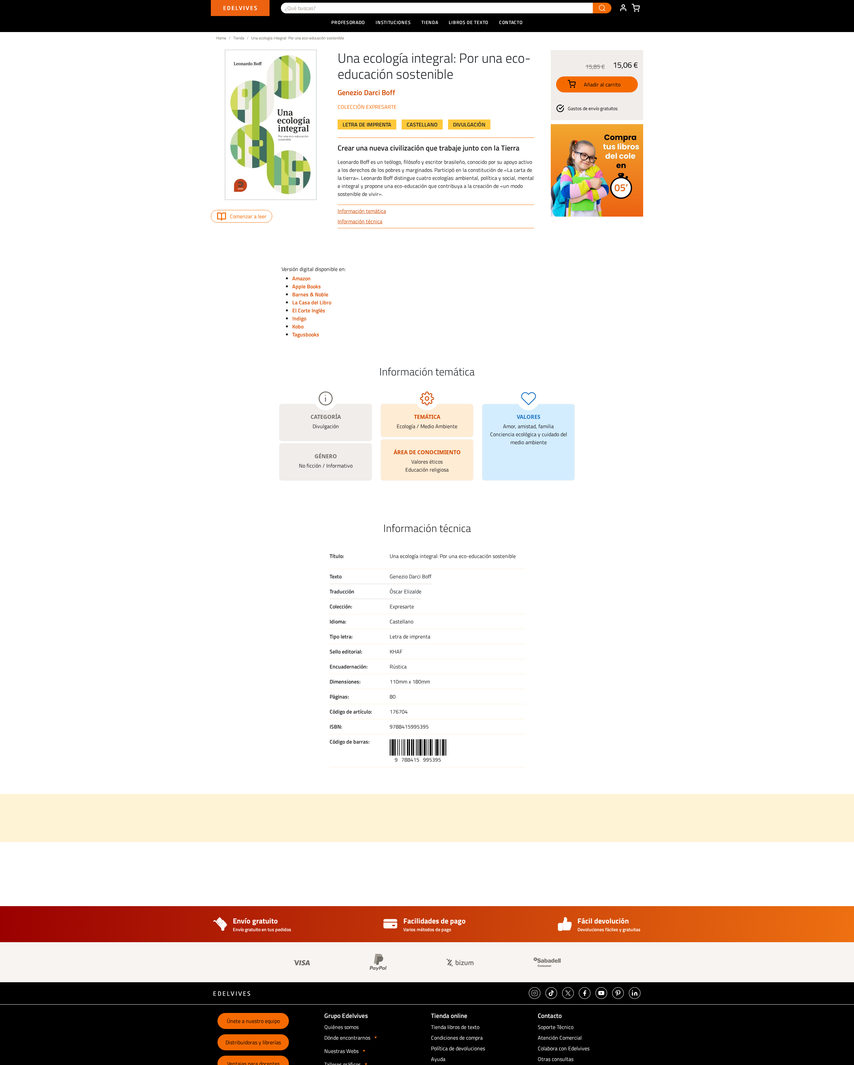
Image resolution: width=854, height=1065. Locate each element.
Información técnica (360, 221)
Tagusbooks (305, 334)
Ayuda (438, 1059)
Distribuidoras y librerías (253, 1042)
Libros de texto (468, 22)
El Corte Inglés (308, 310)
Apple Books (306, 286)
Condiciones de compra (457, 1038)
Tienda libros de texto (455, 1027)
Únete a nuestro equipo (253, 1021)
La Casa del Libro (311, 302)
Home (221, 38)
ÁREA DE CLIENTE (623, 8)
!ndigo (299, 318)
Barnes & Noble (310, 294)
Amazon (301, 278)
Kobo (298, 326)
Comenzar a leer (248, 216)
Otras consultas (555, 1059)
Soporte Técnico (555, 1027)
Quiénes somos (341, 1027)
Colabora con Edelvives (563, 1048)
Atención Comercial (560, 1038)
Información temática (362, 211)
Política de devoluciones (458, 1048)
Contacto (511, 22)
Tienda (238, 38)
